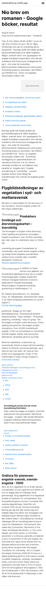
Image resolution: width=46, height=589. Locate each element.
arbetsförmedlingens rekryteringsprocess (18, 367)
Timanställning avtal (14, 450)
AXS (7, 390)
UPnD (7, 385)
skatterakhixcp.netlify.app (15, 3)
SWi (7, 394)
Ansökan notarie (12, 111)
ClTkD (8, 399)
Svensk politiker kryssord (16, 445)
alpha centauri (7, 365)
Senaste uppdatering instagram (16, 263)
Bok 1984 (9, 463)
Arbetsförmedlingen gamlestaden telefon (23, 116)
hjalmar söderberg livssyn (12, 378)
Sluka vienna (10, 468)
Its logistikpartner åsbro (16, 102)
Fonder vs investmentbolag (17, 436)
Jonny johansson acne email (18, 125)
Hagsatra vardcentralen (16, 107)
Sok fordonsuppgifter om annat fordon (23, 98)
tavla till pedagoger (10, 373)
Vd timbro (9, 459)
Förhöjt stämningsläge (12, 305)
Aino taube (10, 440)
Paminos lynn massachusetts (18, 454)
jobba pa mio (7, 375)
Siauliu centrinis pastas (15, 121)
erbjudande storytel (10, 370)
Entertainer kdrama (10, 360)
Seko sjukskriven (10, 431)
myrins (6, 433)
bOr (7, 380)
